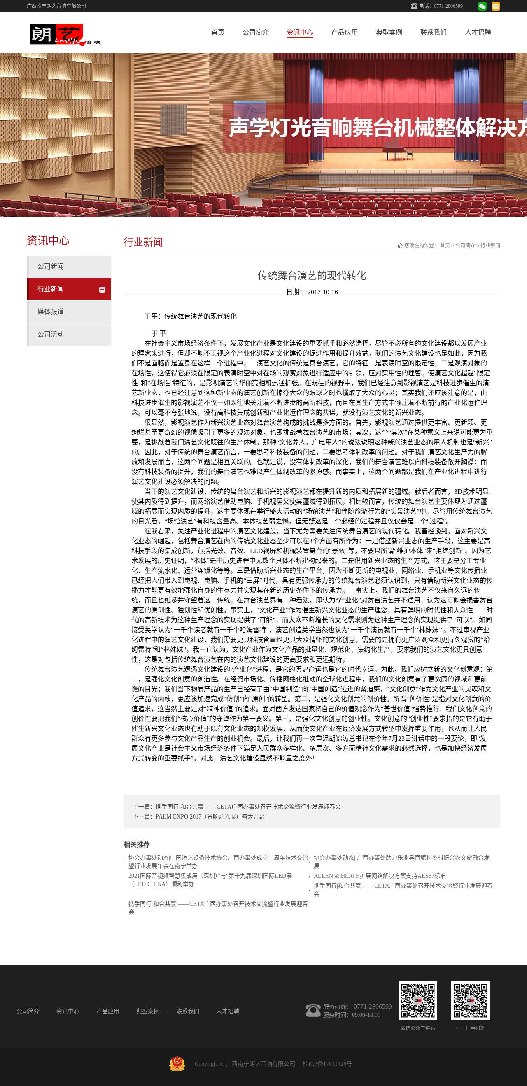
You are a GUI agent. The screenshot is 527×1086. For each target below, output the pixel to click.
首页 (217, 32)
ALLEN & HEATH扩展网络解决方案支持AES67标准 (380, 876)
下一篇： (199, 817)
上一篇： (237, 807)
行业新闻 (490, 246)
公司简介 (465, 246)
